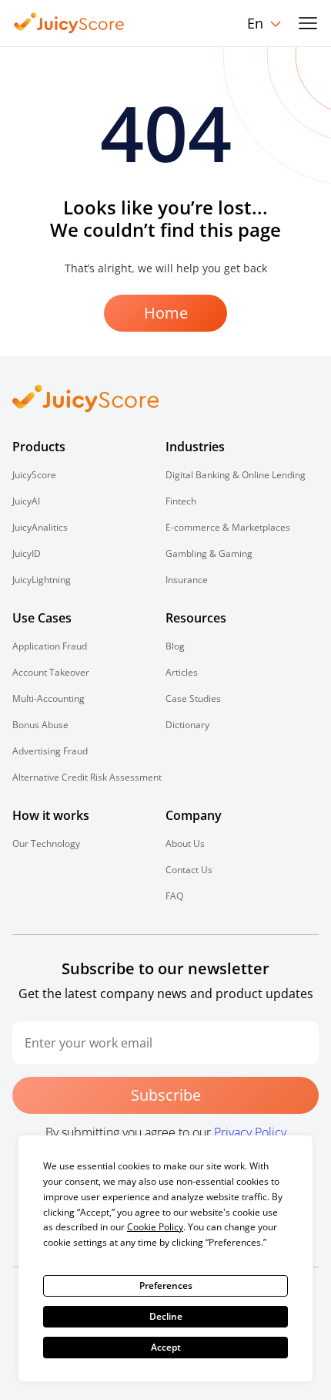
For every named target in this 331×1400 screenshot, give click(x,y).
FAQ (174, 895)
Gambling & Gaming (209, 553)
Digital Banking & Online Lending (236, 474)
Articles (182, 672)
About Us (185, 843)
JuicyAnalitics (40, 527)
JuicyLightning (41, 579)
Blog (175, 646)
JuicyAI (26, 501)
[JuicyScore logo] (69, 23)
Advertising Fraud (50, 750)
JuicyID (26, 553)
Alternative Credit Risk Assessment (87, 777)
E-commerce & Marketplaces (228, 527)
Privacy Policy (250, 1132)
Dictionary (187, 724)
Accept (166, 1347)
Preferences (165, 1285)
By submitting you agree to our (165, 1132)
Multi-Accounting (48, 698)
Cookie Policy (155, 1226)
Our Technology (46, 843)
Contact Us (189, 869)
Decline (165, 1316)
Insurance (187, 579)
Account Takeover (50, 672)
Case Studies (193, 698)
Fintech (181, 501)
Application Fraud (49, 646)
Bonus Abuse (40, 724)
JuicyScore (34, 474)
